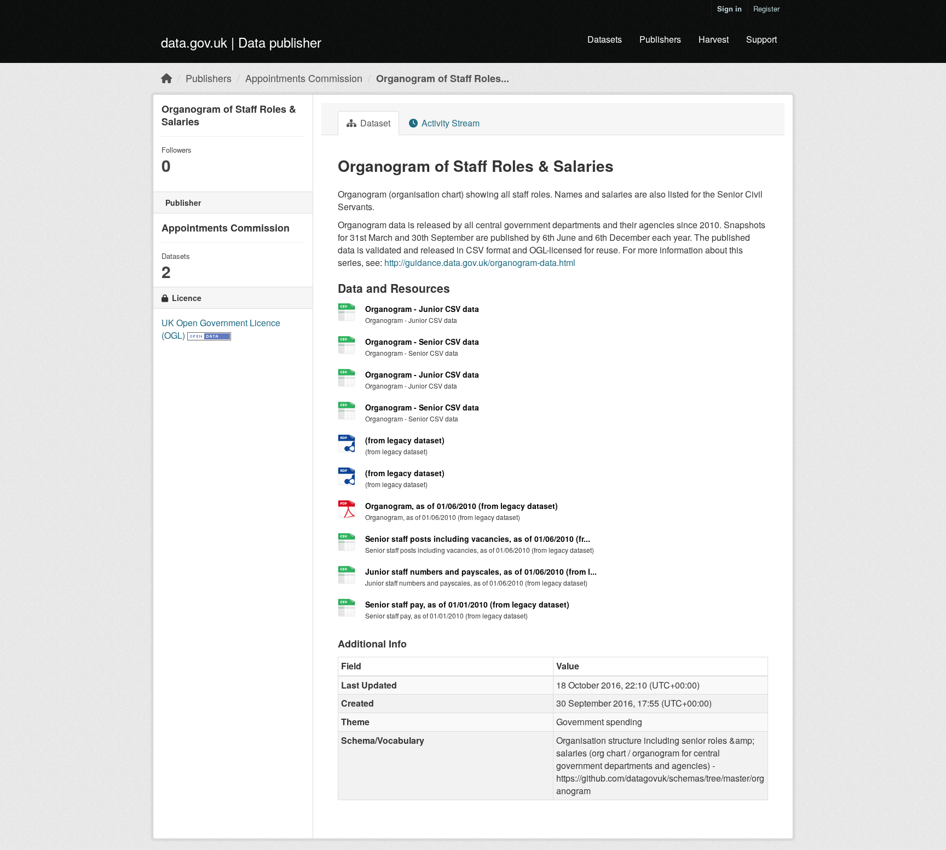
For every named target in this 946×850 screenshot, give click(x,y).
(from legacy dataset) (405, 440)
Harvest (714, 39)
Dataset (374, 123)
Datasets (604, 39)
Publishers (660, 39)
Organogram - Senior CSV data (422, 341)
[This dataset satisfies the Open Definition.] (209, 335)
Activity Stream (449, 123)
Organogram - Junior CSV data (422, 308)
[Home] (166, 78)
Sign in (729, 8)
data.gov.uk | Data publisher (241, 41)
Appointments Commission (303, 78)
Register (766, 8)
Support (761, 39)
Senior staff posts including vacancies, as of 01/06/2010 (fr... (477, 538)
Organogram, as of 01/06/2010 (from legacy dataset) (461, 505)
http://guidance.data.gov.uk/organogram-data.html (479, 262)
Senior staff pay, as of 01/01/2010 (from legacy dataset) (467, 604)
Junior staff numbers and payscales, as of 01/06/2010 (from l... (481, 571)
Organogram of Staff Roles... (442, 78)
